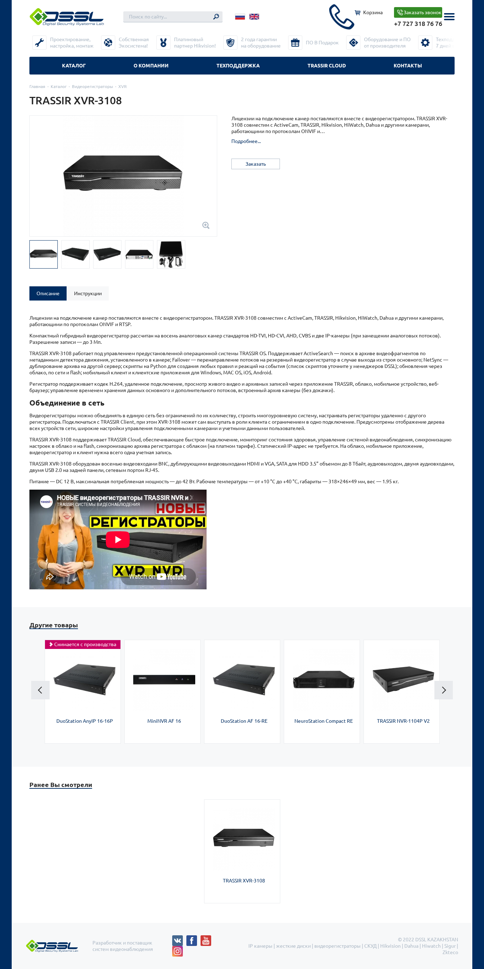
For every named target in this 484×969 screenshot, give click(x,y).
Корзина (373, 12)
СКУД (370, 946)
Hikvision (390, 946)
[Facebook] (193, 938)
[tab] (48, 293)
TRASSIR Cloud (327, 65)
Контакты (408, 65)
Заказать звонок (422, 12)
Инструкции (88, 293)
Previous (40, 690)
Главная (37, 86)
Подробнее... (246, 141)
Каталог (74, 65)
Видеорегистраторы (92, 86)
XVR (122, 86)
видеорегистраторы (337, 946)
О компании (151, 65)
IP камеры (260, 946)
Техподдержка (238, 65)
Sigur (450, 946)
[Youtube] (208, 938)
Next (443, 690)
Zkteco (450, 952)
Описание (48, 293)
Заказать (256, 164)
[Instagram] (177, 949)
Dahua (411, 946)
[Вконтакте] (179, 938)
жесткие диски (293, 946)
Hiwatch (431, 946)
